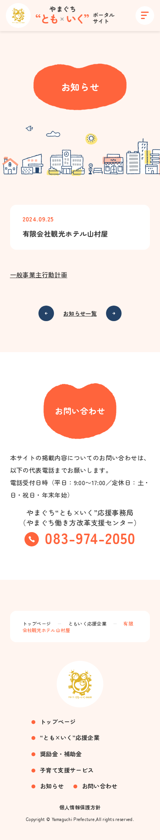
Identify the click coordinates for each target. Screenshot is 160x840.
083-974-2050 (90, 537)
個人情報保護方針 (80, 807)
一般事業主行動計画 (39, 274)
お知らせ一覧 (80, 313)
